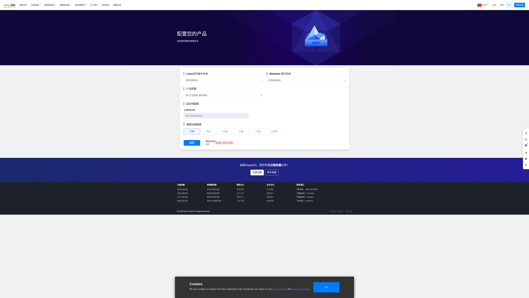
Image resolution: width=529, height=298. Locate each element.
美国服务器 (65, 5)
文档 (502, 5)
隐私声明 (348, 211)
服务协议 (340, 211)
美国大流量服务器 (214, 201)
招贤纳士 (270, 193)
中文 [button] (484, 5)
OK (326, 287)
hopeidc (310, 197)
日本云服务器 (182, 197)
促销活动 (23, 5)
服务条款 (332, 211)
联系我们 (106, 5)
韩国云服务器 (182, 201)
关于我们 (94, 5)
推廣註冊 (117, 5)
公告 (494, 5)
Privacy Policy (280, 289)
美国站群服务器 (213, 193)
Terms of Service (301, 289)
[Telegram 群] (526, 153)
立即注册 (257, 172)
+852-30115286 (311, 189)
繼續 (192, 142)
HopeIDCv (309, 201)
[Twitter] (526, 159)
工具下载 (240, 201)
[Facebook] (526, 165)
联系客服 (271, 172)
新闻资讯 (240, 189)
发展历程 (270, 201)
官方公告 (240, 193)
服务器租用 (80, 5)
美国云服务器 (182, 193)
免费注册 (519, 5)
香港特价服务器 (213, 197)
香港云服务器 (182, 189)
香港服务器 (49, 5)
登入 (510, 5)
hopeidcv (310, 193)
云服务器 (35, 5)
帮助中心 (240, 197)
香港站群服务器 (213, 189)
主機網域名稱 (189, 110)
